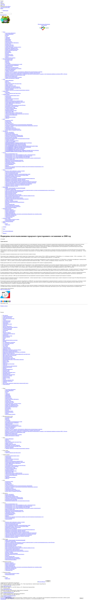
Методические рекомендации (11, 76)
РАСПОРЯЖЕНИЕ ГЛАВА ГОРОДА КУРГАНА (15, 148)
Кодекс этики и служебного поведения (13, 129)
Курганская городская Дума (8, 318)
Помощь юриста (6, 371)
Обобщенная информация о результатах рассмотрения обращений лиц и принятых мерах (23, 213)
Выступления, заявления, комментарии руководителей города (15, 383)
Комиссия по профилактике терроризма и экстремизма (14, 351)
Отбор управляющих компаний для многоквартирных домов (17, 174)
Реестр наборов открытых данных (12, 219)
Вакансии (7, 61)
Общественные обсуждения (8, 363)
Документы (5, 131)
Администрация (6, 94)
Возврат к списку (4, 305)
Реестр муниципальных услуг (11, 153)
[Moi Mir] (4, 301)
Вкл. (7, 6)
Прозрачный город (9, 54)
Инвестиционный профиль (10, 207)
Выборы (4, 341)
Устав (6, 36)
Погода (4, 331)
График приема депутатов (10, 85)
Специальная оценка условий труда (12, 128)
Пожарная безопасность (8, 369)
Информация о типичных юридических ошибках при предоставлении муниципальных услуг (24, 166)
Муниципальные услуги (8, 357)
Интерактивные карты (9, 220)
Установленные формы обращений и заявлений (15, 101)
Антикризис (5, 330)
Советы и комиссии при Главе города (13, 93)
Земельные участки (7, 348)
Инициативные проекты (10, 57)
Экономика (7, 38)
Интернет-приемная (9, 89)
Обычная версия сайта (5, 7)
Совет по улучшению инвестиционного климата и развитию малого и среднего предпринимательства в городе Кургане (30, 190)
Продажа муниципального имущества (13, 171)
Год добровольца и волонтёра (9, 342)
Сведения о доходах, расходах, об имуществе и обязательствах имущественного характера (23, 71)
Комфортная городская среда (9, 353)
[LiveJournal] (6, 301)
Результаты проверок (9, 109)
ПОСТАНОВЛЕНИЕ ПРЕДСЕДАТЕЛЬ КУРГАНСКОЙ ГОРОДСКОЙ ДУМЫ (21, 146)
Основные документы (9, 139)
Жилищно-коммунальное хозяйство (10, 327)
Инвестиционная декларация (11, 192)
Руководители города (9, 45)
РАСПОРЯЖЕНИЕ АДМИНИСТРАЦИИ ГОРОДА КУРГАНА (18, 147)
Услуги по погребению (10, 167)
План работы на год (9, 123)
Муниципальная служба (8, 58)
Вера (4, 339)
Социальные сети (8, 217)
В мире (4, 337)
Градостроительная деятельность (12, 42)
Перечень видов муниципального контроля (14, 160)
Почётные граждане (9, 44)
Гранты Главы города (7, 326)
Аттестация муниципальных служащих (13, 68)
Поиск (4, 222)
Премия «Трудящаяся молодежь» (12, 49)
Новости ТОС (6, 360)
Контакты (7, 115)
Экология (5, 382)
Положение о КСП (9, 120)
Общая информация (9, 34)
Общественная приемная (10, 117)
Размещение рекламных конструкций (13, 176)
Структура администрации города (12, 95)
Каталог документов (9, 132)
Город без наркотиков (7, 329)
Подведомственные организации (12, 98)
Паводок (4, 368)
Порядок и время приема (10, 210)
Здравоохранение (6, 347)
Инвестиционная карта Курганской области (14, 191)
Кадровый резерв (8, 59)
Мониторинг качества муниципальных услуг (14, 161)
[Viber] (9, 301)
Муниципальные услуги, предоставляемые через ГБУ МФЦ (17, 156)
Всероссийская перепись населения (10, 340)
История (7, 35)
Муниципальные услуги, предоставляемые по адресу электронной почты (20, 154)
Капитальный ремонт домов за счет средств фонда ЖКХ (16, 175)
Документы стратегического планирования (14, 136)
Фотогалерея (7, 51)
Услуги (4, 152)
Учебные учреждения (9, 70)
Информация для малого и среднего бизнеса (12, 349)
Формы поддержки (9, 199)
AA (1, 4)
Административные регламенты (11, 140)
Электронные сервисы (9, 162)
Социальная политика (7, 328)
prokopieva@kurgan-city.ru (8, 592)
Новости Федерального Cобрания (12, 78)
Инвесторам (5, 187)
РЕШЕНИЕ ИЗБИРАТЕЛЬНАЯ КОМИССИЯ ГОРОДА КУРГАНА (19, 151)
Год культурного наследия (8, 343)
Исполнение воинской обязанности (10, 350)
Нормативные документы (10, 127)
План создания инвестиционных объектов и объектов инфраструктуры (19, 195)
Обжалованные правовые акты (11, 134)
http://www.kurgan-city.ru (5, 289)
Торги (4, 169)
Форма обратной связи (10, 204)
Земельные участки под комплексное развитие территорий (17, 184)
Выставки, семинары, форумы (11, 201)
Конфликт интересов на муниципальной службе (15, 75)
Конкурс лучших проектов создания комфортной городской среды (16, 354)
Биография (7, 92)
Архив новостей (6, 384)
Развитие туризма (6, 377)
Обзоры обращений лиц (10, 212)
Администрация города (8, 316)
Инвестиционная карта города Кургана (13, 194)
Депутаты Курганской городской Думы (13, 83)
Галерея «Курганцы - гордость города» (13, 47)
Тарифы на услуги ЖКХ (10, 141)
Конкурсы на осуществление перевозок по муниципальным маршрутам (20, 178)
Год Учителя (5, 345)
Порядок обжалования (9, 133)
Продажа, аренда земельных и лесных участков (15, 170)
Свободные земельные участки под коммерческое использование (18, 183)
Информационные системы (11, 110)
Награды (7, 53)
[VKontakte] (1, 301)
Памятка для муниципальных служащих (13, 77)
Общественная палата (7, 323)
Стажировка (7, 63)
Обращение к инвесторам (10, 189)
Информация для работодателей (11, 67)
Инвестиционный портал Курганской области (14, 202)
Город (4, 31)
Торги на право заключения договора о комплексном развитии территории (20, 182)
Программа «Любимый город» (11, 48)
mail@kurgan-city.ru (7, 586)
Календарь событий (9, 55)
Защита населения (9, 104)
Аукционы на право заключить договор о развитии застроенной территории (21, 181)
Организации (8, 40)
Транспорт (5, 325)
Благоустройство (6, 336)
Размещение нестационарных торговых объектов (15, 179)
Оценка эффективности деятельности (13, 103)
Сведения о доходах (9, 126)
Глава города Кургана (7, 317)
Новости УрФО (6, 361)
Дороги (4, 319)
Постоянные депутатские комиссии (12, 86)
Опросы (7, 56)
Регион (4, 378)
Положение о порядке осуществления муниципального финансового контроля (21, 125)
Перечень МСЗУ (8, 168)
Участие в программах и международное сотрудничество (17, 113)
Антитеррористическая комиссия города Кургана (15, 105)
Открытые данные (6, 218)
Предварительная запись (10, 163)
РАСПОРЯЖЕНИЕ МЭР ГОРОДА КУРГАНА (14, 149)
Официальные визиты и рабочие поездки (13, 112)
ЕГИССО (7, 118)
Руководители (8, 96)
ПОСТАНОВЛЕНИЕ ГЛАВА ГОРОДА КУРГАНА (15, 145)
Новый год (5, 362)
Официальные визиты (7, 367)
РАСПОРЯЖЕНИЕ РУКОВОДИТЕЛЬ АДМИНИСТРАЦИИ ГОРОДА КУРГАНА (22, 150)
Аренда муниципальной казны (11, 173)
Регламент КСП (8, 122)
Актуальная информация (10, 33)
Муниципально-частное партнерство (12, 206)
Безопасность (5, 334)
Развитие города (8, 41)
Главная (4, 226)
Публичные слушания (7, 375)
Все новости (5, 315)
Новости (7, 81)
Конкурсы (7, 62)
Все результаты (3, 14)
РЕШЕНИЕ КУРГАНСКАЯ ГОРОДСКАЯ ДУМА (15, 143)
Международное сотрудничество (9, 355)
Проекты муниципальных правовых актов (14, 100)
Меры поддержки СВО (10, 159)
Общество (5, 364)
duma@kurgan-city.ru (7, 589)
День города (5, 346)
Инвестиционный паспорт (10, 193)
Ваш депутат (7, 82)
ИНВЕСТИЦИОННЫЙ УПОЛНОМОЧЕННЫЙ (15, 188)
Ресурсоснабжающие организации (12, 205)
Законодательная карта (10, 216)
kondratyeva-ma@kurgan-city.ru (9, 595)
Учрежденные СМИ (9, 111)
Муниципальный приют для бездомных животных (13, 359)
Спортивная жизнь (7, 320)
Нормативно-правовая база (10, 215)
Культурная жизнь (6, 321)
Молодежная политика (7, 356)
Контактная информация (10, 69)
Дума (4, 79)
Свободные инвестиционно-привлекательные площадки (16, 198)
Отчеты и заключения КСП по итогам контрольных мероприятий (18, 124)
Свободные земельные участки (11, 185)
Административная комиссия (9, 333)
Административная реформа (11, 108)
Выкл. (9, 6)
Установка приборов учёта (8, 379)
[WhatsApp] (8, 301)
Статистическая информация (11, 114)
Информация (5, 10)
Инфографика (8, 39)
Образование (5, 322)
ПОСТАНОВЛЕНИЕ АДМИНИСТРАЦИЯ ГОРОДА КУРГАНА (18, 142)
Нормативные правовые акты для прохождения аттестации (17, 138)
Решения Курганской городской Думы (13, 87)
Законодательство (9, 66)
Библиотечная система (7, 335)
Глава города (5, 91)
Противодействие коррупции (11, 50)
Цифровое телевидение (7, 381)
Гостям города (8, 43)
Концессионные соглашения (11, 177)
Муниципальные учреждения (9, 358)
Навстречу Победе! (7, 332)
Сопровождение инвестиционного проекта (14, 197)
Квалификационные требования (11, 65)
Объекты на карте (9, 99)
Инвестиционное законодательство (12, 196)
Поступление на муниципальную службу (13, 64)
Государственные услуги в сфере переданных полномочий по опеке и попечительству (23, 157)
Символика (7, 37)
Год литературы (6, 344)
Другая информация (9, 164)
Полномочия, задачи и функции (11, 106)
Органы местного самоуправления (10, 365)
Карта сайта (7, 224)
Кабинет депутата (9, 84)
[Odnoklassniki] (3, 301)
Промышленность (6, 373)
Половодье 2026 (6, 370)
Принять (81, 598)
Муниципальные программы (11, 137)
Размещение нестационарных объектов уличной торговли (17, 180)
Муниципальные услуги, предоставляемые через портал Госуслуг (18, 155)
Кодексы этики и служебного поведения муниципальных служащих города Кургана (22, 72)
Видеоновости (8, 52)
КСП (4, 119)
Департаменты (8, 97)
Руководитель (8, 121)
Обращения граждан (7, 208)
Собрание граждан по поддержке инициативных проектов (17, 90)
